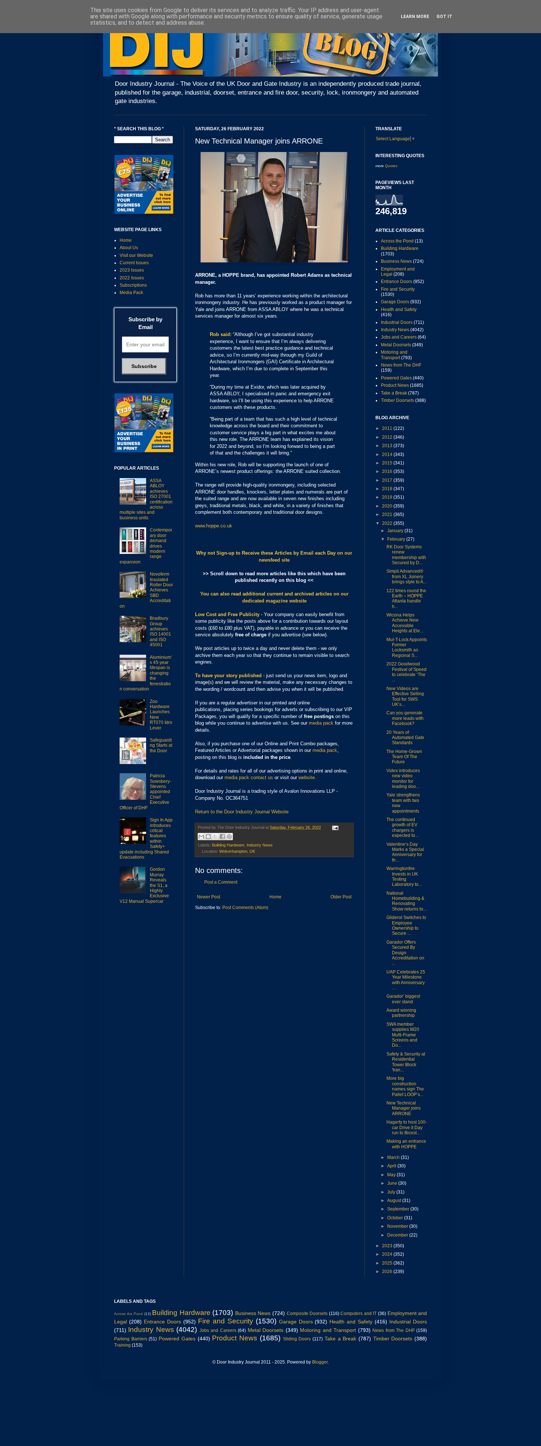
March (394, 1157)
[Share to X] (215, 836)
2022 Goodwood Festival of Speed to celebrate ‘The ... (406, 671)
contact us (262, 777)
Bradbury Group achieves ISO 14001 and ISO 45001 (160, 631)
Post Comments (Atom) (245, 907)
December (398, 1235)
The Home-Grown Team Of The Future (404, 757)
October (395, 1217)
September (398, 1209)
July (391, 1192)
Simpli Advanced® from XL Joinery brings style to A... (406, 576)
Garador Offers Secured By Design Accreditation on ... (405, 953)
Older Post (340, 896)
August (394, 1200)
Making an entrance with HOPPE (406, 1144)
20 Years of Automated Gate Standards (405, 738)
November (398, 1226)
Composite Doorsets (307, 1313)
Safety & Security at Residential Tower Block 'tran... (405, 1061)
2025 (387, 1263)
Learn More (415, 16)
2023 (387, 1245)
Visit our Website (136, 255)
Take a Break (394, 393)
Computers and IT (358, 1313)
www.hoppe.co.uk (213, 525)
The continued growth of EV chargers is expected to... (402, 827)
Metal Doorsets (396, 344)
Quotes (391, 166)
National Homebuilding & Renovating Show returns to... (406, 901)
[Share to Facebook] (222, 836)
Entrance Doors (396, 281)
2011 (387, 428)
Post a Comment (220, 882)
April (392, 1166)
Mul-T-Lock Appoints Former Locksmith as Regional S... (406, 647)
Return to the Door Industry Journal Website (242, 811)
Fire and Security (398, 289)
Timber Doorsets (397, 400)
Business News (396, 261)
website (306, 777)
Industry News (260, 845)
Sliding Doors (297, 1338)
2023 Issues (132, 270)
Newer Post (208, 896)
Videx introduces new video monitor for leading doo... (403, 778)
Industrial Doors (397, 322)
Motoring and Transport (394, 355)
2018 (387, 488)
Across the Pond (397, 241)
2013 (387, 445)
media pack (321, 723)
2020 (387, 506)
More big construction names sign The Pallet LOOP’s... (405, 1086)
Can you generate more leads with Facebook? (405, 718)
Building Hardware (228, 845)
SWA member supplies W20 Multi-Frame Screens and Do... (402, 1035)
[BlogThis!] (208, 836)
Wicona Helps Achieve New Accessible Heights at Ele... (404, 622)
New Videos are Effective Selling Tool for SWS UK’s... (405, 696)
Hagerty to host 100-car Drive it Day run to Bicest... (406, 1127)
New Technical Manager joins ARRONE (403, 1108)
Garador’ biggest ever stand (403, 999)
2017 (387, 480)
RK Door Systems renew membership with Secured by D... (406, 554)
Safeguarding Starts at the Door (161, 745)
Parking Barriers (130, 1338)
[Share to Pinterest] (229, 836)
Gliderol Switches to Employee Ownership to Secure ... (406, 925)
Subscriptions (133, 285)
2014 (387, 454)
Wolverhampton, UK (237, 851)
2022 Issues (132, 277)
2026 (387, 1271)
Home (275, 896)
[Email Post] (334, 827)
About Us (129, 247)
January (395, 530)
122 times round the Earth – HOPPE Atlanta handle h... (406, 598)
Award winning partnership (401, 1013)
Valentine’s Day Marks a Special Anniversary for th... (405, 852)
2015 (387, 463)
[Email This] (201, 836)
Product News (395, 385)
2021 (387, 514)
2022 (387, 523)
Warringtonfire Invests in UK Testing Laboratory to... (404, 876)
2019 (387, 497)
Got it (444, 16)
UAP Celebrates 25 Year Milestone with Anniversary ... (405, 979)
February (396, 539)
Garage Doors (395, 301)
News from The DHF (401, 365)
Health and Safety (399, 309)
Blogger (320, 1362)
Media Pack (131, 292)
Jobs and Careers (399, 337)
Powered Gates (396, 378)
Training (122, 1345)
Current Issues (134, 262)
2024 (387, 1254)
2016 (387, 471)
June (392, 1183)
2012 (387, 437)
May (392, 1174)
